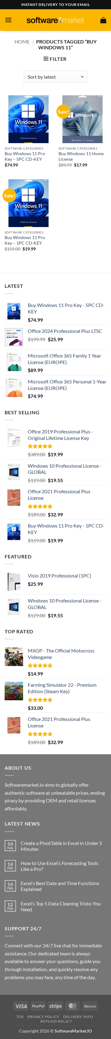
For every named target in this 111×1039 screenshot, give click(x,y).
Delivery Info (78, 1016)
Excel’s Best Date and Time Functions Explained (60, 886)
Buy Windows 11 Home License (81, 156)
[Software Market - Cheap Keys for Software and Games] (55, 20)
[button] (8, 19)
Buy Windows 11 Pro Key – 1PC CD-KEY (25, 240)
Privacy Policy (43, 1016)
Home (22, 41)
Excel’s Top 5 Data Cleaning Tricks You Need (61, 906)
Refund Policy (56, 1021)
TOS (20, 1016)
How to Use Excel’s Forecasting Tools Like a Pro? (59, 866)
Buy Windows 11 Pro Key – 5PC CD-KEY (25, 156)
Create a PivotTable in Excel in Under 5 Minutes (61, 846)
